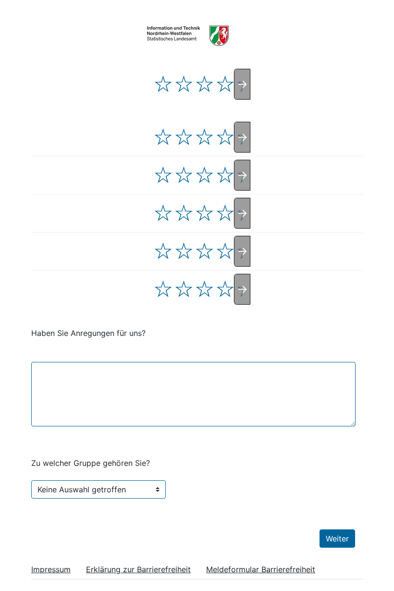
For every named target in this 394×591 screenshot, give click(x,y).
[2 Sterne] (183, 84)
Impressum (51, 569)
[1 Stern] (163, 84)
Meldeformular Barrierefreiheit (260, 569)
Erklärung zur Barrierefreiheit (138, 569)
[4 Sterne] (225, 84)
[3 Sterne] (204, 84)
